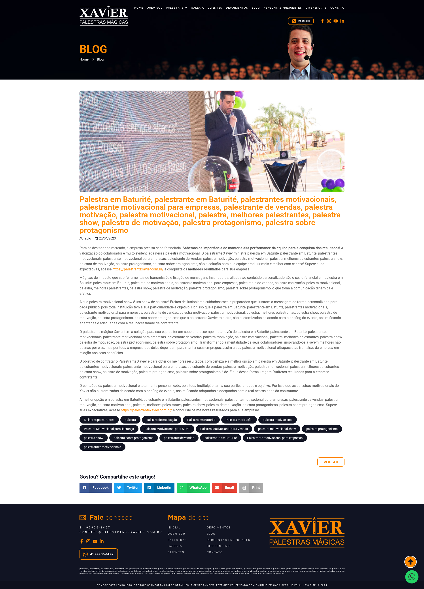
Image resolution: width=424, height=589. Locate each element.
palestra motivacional (277, 420)
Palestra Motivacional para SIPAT (167, 429)
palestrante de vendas (179, 438)
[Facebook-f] (322, 21)
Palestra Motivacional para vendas (224, 429)
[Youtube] (335, 21)
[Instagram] (329, 21)
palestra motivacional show (277, 429)
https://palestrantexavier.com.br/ (138, 269)
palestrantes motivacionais (102, 447)
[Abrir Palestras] (186, 8)
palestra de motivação (161, 420)
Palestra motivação (239, 420)
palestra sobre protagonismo (133, 438)
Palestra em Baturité (201, 420)
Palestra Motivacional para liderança (109, 429)
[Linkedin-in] (342, 21)
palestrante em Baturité (220, 438)
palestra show (93, 438)
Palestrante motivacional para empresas (275, 438)
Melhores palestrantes (99, 420)
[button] (96, 488)
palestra (130, 420)
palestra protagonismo (322, 429)
